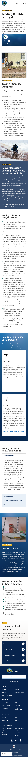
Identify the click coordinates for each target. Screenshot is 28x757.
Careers (4, 717)
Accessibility (19, 749)
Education (4, 692)
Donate (13, 677)
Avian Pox (6, 660)
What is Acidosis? (9, 455)
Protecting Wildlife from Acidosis (12, 500)
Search (17, 3)
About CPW (5, 702)
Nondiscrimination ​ (14, 752)
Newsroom (17, 689)
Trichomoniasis (7, 649)
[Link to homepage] (14, 670)
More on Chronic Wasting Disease (13, 431)
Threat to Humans (8, 505)
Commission (5, 708)
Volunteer (13, 681)
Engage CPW (5, 720)
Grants (16, 717)
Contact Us (17, 732)
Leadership (17, 705)
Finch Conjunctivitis (9, 655)
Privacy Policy (10, 749)
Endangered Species (7, 695)
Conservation (5, 689)
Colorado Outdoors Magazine (7, 729)
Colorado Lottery (6, 705)
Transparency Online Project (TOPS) (20, 708)
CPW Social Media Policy (19, 729)
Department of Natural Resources (14, 755)
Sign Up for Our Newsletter (6, 733)
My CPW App (18, 735)
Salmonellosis (7, 644)
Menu (24, 3)
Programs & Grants (19, 692)
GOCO (16, 702)
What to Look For (8, 496)
